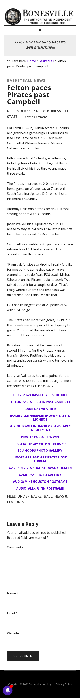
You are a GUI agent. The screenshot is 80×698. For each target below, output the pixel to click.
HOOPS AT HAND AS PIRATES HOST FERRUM (40, 459)
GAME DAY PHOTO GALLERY (40, 475)
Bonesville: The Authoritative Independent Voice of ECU (40, 16)
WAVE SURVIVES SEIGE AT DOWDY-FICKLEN (40, 468)
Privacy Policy (64, 684)
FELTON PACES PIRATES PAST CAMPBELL (40, 402)
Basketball (41, 496)
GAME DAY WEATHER (40, 409)
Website (13, 633)
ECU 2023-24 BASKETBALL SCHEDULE (40, 395)
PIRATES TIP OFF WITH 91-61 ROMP (40, 444)
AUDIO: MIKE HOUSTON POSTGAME (40, 481)
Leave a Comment (35, 117)
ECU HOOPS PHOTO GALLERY (40, 450)
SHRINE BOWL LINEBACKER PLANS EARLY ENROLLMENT (40, 428)
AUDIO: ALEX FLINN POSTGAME (40, 488)
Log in (50, 684)
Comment (15, 547)
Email (12, 613)
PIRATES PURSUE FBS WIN (40, 437)
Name (12, 593)
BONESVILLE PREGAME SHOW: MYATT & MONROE (40, 418)
